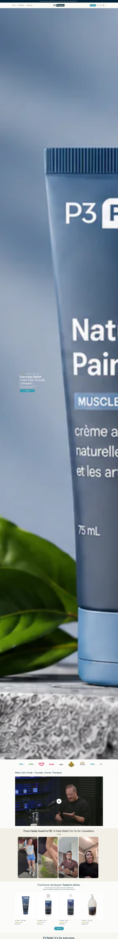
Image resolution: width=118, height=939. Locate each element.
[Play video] (27, 857)
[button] (14, 5)
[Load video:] (59, 801)
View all (59, 928)
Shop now (93, 5)
